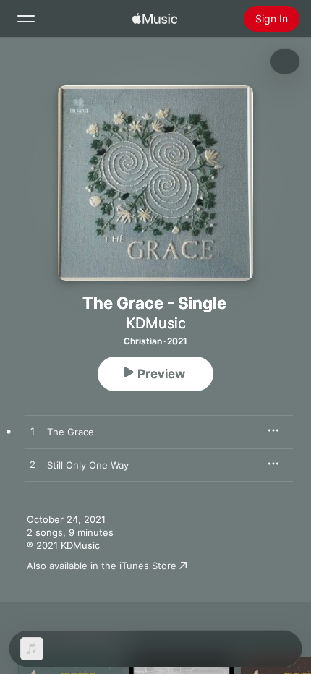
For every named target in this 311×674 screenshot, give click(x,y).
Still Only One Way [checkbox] (88, 465)
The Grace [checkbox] (70, 432)
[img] (154, 18)
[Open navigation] (26, 19)
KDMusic (156, 323)
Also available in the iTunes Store (101, 565)
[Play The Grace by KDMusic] (32, 431)
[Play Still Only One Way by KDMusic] (32, 465)
